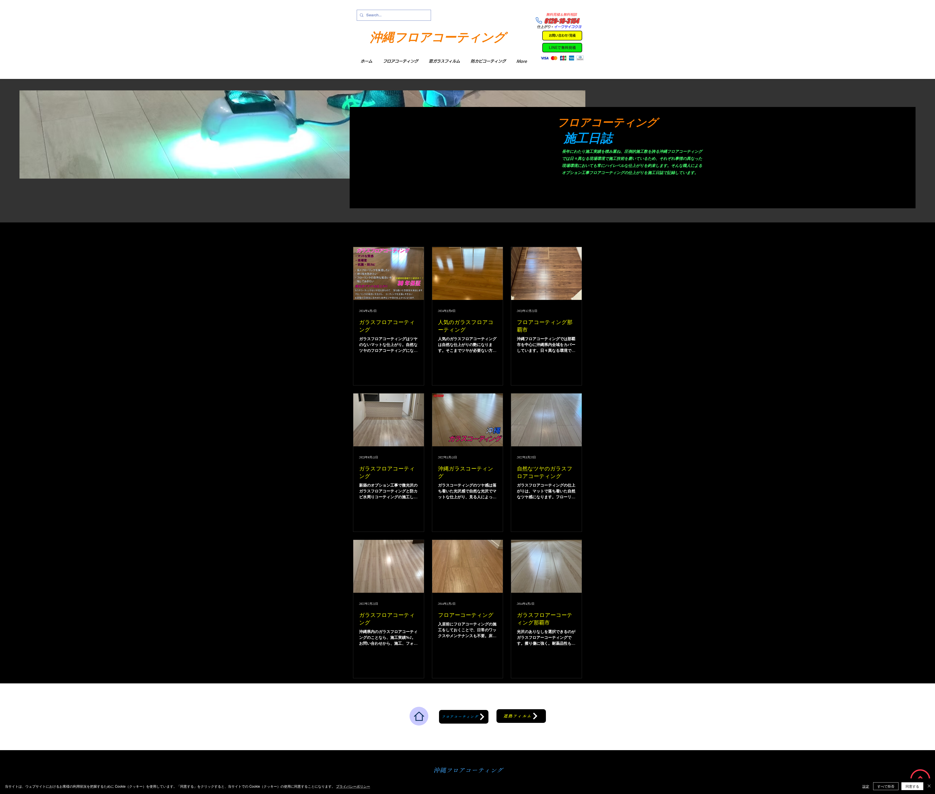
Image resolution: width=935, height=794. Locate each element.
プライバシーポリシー (353, 786)
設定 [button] (865, 786)
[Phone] (538, 20)
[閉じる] (929, 786)
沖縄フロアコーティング (438, 36)
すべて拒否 (885, 786)
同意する (912, 786)
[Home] (419, 716)
